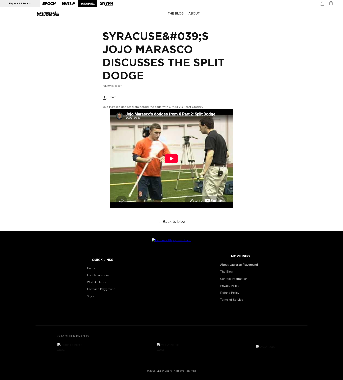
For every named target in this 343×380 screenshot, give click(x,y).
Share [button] (113, 97)
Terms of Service (231, 300)
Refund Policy (229, 293)
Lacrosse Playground (101, 289)
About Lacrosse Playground (239, 265)
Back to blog (174, 222)
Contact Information (234, 279)
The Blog (226, 271)
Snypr (91, 296)
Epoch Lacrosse (98, 275)
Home (91, 268)
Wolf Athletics (96, 282)
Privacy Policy (229, 286)
